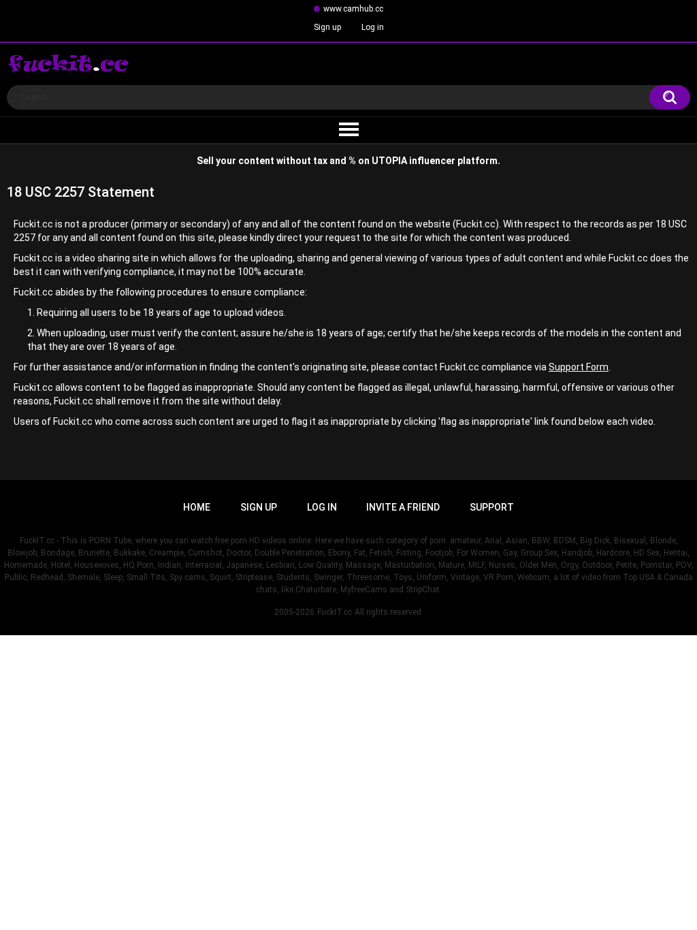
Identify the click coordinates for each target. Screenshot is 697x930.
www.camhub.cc (353, 9)
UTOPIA (389, 160)
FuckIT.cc (334, 612)
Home (196, 507)
